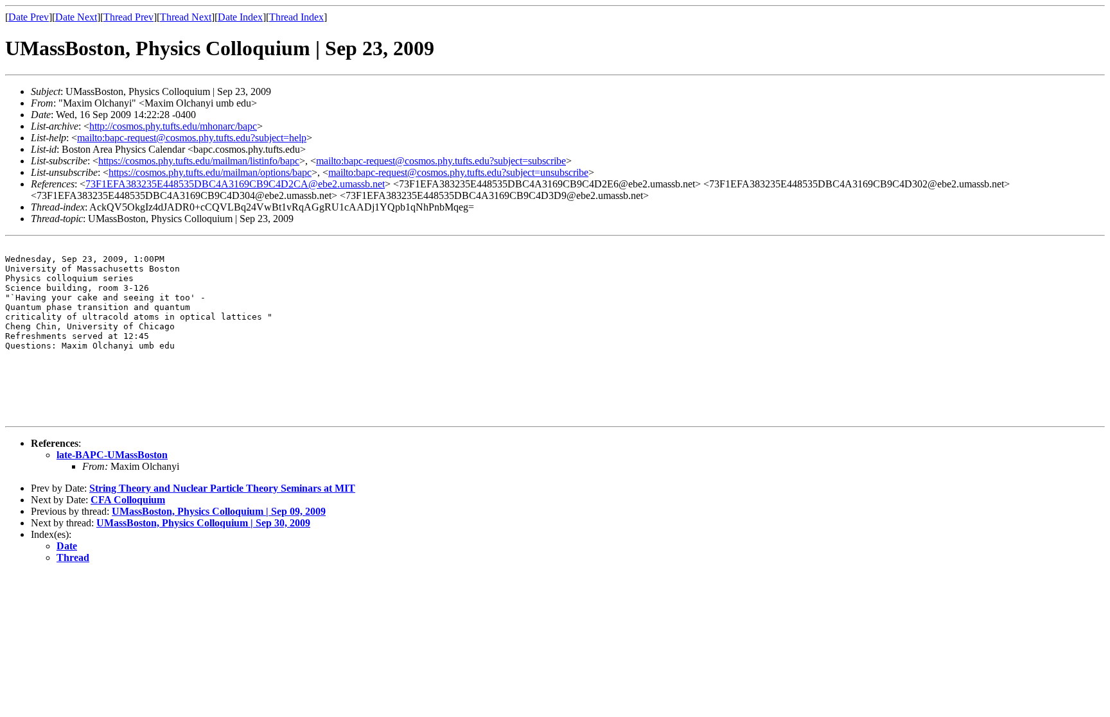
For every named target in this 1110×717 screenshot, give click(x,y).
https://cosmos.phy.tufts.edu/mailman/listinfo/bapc (198, 160)
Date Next (76, 17)
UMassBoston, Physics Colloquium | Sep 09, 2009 (219, 511)
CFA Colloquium (128, 499)
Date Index (240, 17)
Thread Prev (128, 17)
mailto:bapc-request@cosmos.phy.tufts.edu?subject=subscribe (441, 160)
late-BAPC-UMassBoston (112, 454)
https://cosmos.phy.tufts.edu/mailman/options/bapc (210, 172)
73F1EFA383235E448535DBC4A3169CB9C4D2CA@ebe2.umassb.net (235, 183)
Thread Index (296, 17)
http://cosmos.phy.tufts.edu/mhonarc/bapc (173, 126)
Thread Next (185, 17)
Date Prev (28, 17)
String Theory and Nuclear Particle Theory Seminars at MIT (222, 488)
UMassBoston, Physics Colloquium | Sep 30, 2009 (203, 522)
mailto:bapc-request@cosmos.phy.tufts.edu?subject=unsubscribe (458, 172)
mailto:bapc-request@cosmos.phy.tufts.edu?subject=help (191, 137)
